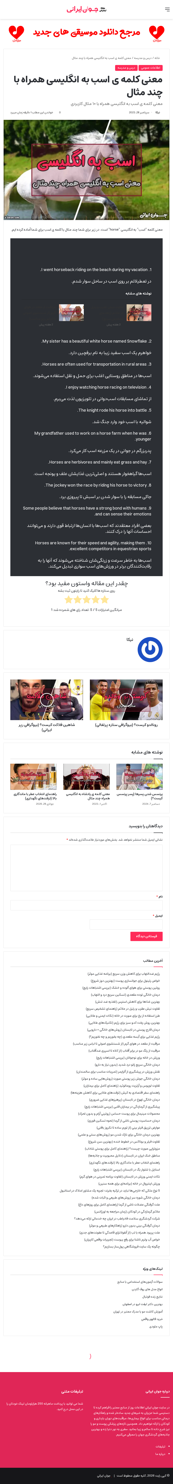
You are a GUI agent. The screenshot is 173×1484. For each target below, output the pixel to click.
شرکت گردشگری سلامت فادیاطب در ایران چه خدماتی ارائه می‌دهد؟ (117, 1218)
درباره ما (160, 1454)
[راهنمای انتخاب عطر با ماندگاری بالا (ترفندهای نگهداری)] (33, 777)
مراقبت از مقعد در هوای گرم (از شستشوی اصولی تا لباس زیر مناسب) (39, 313)
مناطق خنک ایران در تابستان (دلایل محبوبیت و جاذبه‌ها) (124, 1155)
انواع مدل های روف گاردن (147, 1289)
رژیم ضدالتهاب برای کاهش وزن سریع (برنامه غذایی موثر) (124, 973)
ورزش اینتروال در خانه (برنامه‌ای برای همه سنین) (129, 1183)
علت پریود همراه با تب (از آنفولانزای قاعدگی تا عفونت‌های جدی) (120, 1232)
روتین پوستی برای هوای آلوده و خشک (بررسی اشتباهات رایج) (121, 987)
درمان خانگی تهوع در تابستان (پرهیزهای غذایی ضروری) (124, 1099)
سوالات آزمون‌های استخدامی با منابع (140, 1282)
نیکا (157, 112)
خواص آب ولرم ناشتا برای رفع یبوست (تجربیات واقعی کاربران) (122, 1239)
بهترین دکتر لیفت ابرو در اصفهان (143, 1304)
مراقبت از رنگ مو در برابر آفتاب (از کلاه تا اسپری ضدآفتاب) (124, 1050)
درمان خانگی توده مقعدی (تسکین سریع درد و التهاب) (125, 994)
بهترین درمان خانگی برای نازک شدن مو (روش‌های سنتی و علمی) (119, 1134)
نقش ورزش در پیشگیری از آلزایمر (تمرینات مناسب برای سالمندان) (118, 1071)
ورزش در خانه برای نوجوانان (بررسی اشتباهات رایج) (128, 1057)
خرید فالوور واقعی (152, 1319)
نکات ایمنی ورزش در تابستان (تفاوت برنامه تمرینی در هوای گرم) (120, 1176)
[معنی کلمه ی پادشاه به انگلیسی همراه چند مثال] (86, 777)
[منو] (167, 11)
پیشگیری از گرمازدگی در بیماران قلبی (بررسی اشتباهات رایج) (122, 1106)
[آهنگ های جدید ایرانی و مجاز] (86, 33)
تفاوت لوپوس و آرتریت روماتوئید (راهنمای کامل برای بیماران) (122, 1085)
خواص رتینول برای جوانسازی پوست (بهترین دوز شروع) (125, 980)
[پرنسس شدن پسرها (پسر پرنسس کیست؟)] (139, 777)
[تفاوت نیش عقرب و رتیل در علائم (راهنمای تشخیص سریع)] (139, 312)
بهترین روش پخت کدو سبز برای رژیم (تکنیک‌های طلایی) (124, 1022)
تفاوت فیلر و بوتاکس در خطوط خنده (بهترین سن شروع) (124, 1141)
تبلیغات (160, 1446)
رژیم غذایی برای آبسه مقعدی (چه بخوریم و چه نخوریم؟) (124, 1036)
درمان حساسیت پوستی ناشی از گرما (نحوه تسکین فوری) (124, 1120)
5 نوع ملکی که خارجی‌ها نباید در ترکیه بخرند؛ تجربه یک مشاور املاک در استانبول (110, 1190)
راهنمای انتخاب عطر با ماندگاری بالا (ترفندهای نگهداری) (35, 796)
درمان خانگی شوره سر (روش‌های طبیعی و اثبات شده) (126, 1197)
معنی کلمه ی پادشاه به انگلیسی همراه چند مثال (88, 796)
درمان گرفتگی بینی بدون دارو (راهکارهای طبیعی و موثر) (124, 1225)
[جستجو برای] (5, 11)
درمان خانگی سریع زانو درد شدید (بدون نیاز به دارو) (127, 1064)
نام (159, 896)
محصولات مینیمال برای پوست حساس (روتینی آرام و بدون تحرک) (119, 1113)
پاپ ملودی (156, 1326)
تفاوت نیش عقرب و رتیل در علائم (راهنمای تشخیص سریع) (107, 313)
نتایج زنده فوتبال (152, 1296)
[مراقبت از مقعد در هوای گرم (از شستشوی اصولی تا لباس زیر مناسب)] (71, 312)
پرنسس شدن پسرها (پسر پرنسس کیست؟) (140, 796)
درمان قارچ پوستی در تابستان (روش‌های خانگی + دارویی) (123, 1029)
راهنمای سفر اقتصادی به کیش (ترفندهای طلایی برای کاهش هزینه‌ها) (115, 1092)
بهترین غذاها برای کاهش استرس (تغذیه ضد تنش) (127, 1001)
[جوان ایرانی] (86, 9)
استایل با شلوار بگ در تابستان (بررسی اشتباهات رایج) (126, 1169)
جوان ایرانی (103, 1475)
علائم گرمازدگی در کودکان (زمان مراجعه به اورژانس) (127, 1211)
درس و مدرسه (143, 58)
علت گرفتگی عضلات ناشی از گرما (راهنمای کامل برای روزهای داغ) (119, 1204)
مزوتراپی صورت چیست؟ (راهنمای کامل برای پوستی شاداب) (122, 1148)
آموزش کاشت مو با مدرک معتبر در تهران (138, 1311)
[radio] (104, 600)
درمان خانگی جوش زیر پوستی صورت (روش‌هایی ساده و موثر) (121, 1078)
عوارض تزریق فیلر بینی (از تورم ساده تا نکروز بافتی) (128, 1127)
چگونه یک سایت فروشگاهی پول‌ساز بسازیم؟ (131, 1246)
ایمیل (158, 915)
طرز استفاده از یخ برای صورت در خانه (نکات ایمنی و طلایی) (123, 1015)
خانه (157, 58)
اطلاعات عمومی (150, 67)
